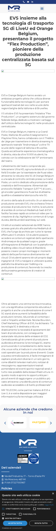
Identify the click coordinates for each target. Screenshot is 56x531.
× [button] (53, 494)
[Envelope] (28, 2)
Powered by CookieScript (12, 528)
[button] (42, 8)
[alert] (28, 511)
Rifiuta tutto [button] (41, 523)
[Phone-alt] (24, 2)
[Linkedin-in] (32, 2)
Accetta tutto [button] (15, 523)
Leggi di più (49, 505)
